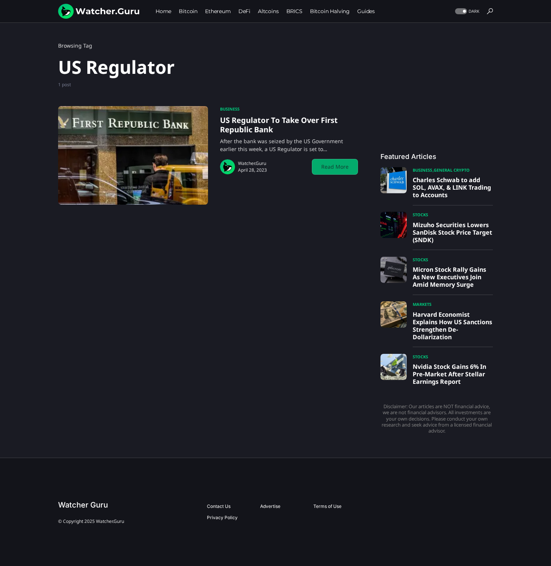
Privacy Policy (222, 517)
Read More (335, 166)
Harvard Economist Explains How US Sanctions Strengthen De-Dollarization (452, 326)
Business (230, 109)
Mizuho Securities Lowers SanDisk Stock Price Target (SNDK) (452, 232)
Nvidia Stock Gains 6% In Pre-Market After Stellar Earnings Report (449, 374)
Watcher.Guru (252, 163)
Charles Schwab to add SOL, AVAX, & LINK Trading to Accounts (452, 187)
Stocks (420, 214)
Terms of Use (327, 506)
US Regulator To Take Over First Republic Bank (279, 124)
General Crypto (452, 170)
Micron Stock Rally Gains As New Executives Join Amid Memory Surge (449, 277)
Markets (422, 304)
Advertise (270, 506)
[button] (466, 11)
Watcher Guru (83, 504)
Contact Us (219, 506)
